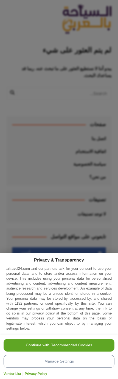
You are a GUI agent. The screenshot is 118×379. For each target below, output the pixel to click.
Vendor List (12, 374)
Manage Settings (59, 361)
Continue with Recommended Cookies (59, 345)
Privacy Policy (36, 374)
